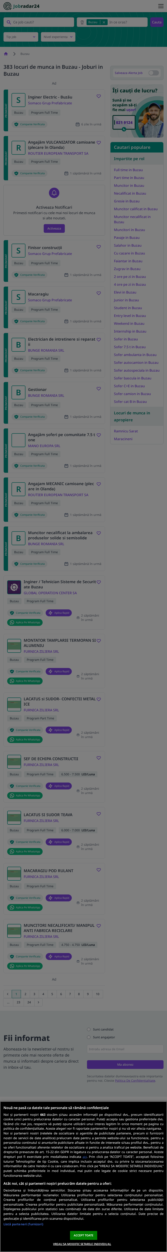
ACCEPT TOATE (84, 1235)
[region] (83, 1176)
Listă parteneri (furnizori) (23, 1224)
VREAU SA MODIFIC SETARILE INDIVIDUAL (82, 1244)
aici (85, 1157)
